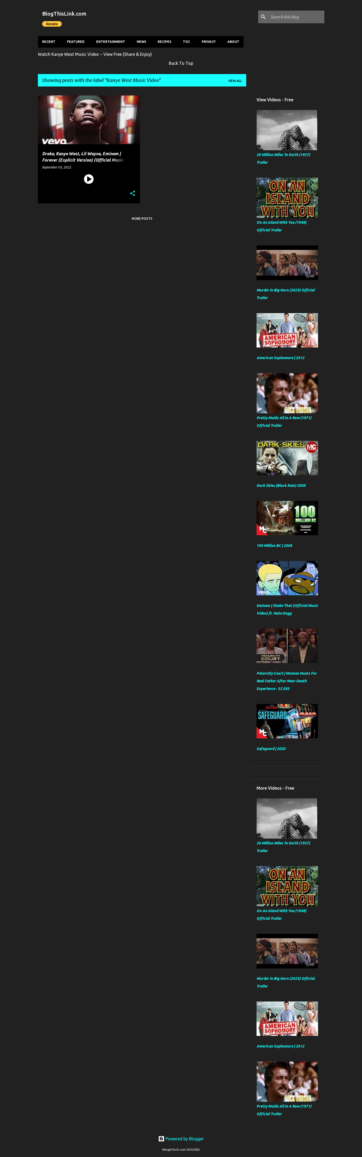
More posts (142, 218)
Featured (76, 41)
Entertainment (110, 41)
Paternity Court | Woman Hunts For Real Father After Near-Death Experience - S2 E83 (287, 681)
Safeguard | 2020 (271, 749)
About (233, 41)
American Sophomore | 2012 (280, 358)
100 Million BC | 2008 (274, 545)
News (141, 41)
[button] (132, 193)
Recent (48, 41)
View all (235, 81)
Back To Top (181, 63)
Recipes (164, 41)
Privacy (209, 41)
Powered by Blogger (184, 1138)
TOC (186, 41)
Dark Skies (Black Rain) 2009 (281, 485)
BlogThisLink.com (64, 14)
